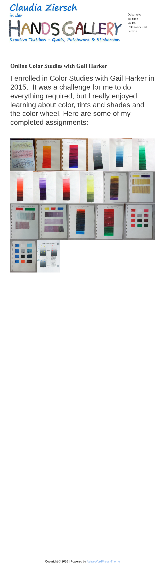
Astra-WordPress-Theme (103, 561)
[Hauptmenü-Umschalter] (157, 23)
